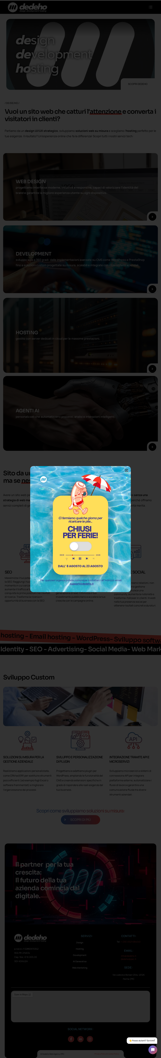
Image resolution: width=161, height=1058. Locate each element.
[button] (126, 470)
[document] (80, 529)
